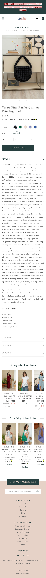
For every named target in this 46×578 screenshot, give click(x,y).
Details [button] (6, 159)
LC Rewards (23, 538)
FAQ (23, 544)
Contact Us (23, 507)
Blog (23, 513)
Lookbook (23, 516)
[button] (23, 337)
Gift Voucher (23, 535)
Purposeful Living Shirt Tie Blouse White (20, 299)
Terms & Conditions (23, 573)
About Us (23, 504)
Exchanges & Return (23, 529)
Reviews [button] (6, 346)
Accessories (26, 27)
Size (3, 133)
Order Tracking (23, 532)
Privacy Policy (23, 570)
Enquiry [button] (6, 353)
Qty (3, 139)
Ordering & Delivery (23, 526)
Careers (23, 510)
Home (17, 27)
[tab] (23, 159)
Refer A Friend (22, 541)
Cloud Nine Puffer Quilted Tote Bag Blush (9, 449)
